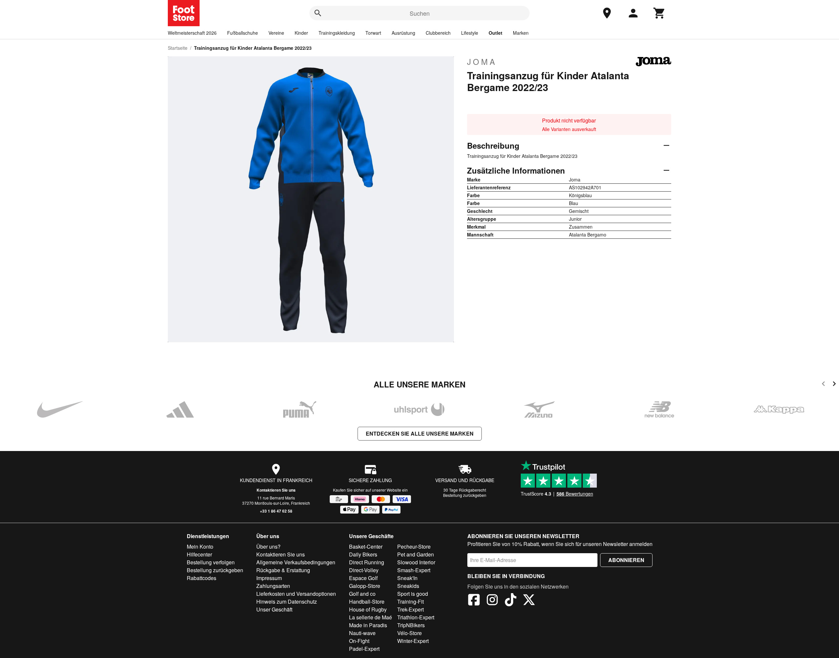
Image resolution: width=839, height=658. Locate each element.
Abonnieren (626, 560)
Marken (521, 32)
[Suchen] (317, 13)
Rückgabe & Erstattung (283, 570)
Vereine (276, 32)
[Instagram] (492, 600)
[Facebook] (473, 600)
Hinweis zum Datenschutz (286, 601)
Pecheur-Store (414, 546)
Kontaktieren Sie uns (276, 490)
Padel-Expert (364, 648)
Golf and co (362, 593)
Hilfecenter (199, 554)
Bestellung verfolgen (211, 562)
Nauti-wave (362, 633)
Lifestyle (469, 32)
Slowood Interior (416, 562)
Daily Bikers (363, 554)
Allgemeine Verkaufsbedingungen (295, 562)
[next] (834, 384)
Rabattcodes (201, 578)
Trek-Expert (410, 609)
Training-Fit (410, 601)
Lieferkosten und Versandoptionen (296, 593)
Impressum (269, 578)
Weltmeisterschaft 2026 (192, 32)
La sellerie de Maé (370, 617)
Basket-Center (365, 546)
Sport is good (412, 593)
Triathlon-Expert (415, 617)
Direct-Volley (364, 570)
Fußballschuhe (242, 32)
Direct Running (366, 562)
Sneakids (408, 586)
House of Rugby (368, 609)
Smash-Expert (413, 570)
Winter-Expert (413, 641)
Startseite (177, 48)
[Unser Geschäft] (607, 13)
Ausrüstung (403, 32)
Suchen (420, 13)
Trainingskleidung (337, 32)
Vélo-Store (409, 633)
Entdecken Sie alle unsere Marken (420, 433)
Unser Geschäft (274, 609)
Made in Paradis (368, 625)
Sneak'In (407, 578)
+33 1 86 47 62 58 (276, 511)
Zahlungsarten (273, 586)
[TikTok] (510, 600)
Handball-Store (366, 601)
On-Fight (359, 641)
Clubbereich (438, 32)
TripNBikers (411, 625)
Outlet (495, 32)
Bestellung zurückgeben (464, 495)
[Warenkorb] (659, 13)
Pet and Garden (415, 554)
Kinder (301, 32)
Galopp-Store (364, 586)
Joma (482, 61)
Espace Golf (363, 578)
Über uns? (268, 546)
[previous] (823, 384)
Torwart (373, 32)
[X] (529, 600)
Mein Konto (200, 546)
